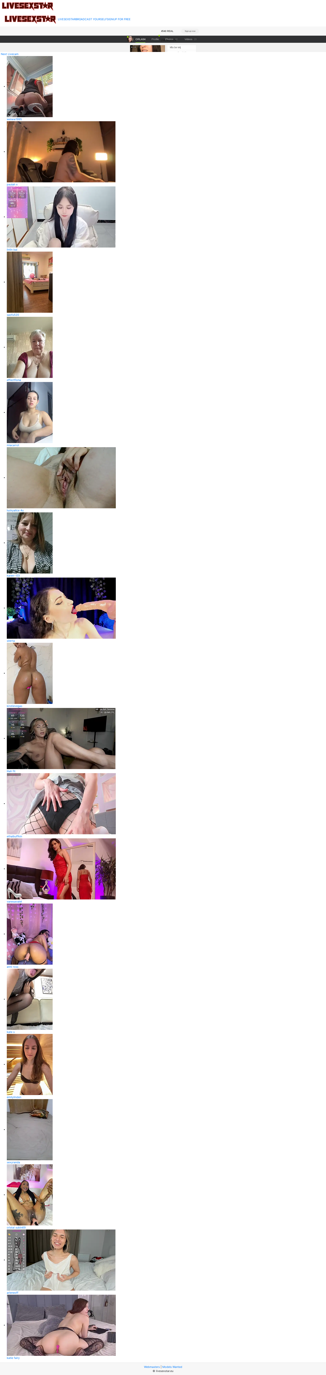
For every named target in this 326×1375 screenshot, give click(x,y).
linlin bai (12, 249)
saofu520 (13, 314)
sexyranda (13, 1162)
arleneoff (12, 1292)
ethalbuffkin (14, 836)
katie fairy (13, 1358)
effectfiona (14, 380)
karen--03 (13, 575)
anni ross (12, 966)
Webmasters (152, 1367)
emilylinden (14, 1097)
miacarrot (13, 445)
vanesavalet (14, 901)
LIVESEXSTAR (67, 19)
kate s (11, 1032)
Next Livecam (10, 54)
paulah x (12, 184)
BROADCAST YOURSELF (91, 19)
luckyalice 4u (15, 510)
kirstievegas (14, 706)
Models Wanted (172, 1367)
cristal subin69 (16, 1227)
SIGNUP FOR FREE (119, 19)
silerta (11, 640)
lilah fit (11, 771)
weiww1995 (14, 119)
